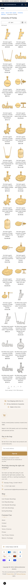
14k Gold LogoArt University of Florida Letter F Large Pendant (20, 43)
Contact (4, 523)
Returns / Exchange (7, 538)
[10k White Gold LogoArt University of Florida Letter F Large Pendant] (7, 318)
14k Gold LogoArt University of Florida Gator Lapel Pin (21, 233)
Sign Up (14, 453)
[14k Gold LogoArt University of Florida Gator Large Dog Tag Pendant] (7, 224)
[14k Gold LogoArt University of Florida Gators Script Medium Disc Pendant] (7, 81)
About (3, 520)
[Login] (22, 4)
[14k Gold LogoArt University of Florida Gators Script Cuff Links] (20, 105)
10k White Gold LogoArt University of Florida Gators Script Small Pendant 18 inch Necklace (21, 330)
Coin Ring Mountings (8, 502)
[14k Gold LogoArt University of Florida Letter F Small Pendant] (7, 34)
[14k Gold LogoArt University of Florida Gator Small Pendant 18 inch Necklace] (7, 152)
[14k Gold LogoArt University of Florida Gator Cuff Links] (20, 271)
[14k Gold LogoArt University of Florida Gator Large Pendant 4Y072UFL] (7, 200)
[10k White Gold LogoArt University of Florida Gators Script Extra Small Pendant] (7, 367)
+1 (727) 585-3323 (9, 486)
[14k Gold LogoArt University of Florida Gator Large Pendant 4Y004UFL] (20, 200)
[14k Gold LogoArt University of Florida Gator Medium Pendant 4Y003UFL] (20, 176)
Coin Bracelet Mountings (9, 505)
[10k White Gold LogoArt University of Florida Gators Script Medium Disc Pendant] (20, 344)
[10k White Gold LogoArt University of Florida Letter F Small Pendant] (20, 295)
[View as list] (25, 22)
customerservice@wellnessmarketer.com (15, 489)
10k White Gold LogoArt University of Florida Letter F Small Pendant (21, 304)
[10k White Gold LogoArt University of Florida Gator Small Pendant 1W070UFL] (20, 367)
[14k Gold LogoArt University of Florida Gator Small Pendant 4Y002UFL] (20, 129)
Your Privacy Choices (8, 535)
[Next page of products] (21, 386)
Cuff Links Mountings (8, 508)
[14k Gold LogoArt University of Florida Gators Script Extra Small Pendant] (7, 105)
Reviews (4, 526)
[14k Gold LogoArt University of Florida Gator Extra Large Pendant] (7, 271)
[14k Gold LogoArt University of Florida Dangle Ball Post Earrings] (7, 295)
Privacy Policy (10, 574)
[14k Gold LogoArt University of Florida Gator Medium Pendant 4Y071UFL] (7, 176)
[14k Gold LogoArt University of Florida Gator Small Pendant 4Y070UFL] (7, 129)
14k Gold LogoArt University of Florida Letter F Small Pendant (7, 43)
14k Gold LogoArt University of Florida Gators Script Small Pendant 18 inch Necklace (7, 67)
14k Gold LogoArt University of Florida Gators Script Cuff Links (21, 114)
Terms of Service (6, 529)
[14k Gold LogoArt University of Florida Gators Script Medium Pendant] (20, 56)
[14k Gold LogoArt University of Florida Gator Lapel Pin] (20, 224)
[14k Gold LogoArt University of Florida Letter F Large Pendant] (20, 34)
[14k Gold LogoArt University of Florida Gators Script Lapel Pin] (20, 81)
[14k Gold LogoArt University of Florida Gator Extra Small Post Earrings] (7, 247)
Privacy (4, 532)
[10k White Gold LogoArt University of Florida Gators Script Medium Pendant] (7, 344)
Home (2, 12)
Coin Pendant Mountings (9, 499)
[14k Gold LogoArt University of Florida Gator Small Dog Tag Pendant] (20, 152)
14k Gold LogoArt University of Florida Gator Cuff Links (21, 280)
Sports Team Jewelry (11, 12)
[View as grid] (22, 22)
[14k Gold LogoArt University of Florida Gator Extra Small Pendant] (20, 247)
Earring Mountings (7, 511)
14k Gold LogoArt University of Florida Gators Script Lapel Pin (20, 91)
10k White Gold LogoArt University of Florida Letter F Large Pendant (7, 328)
